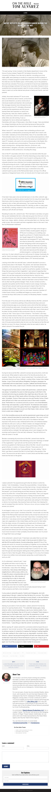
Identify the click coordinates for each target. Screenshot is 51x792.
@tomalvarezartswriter (20, 723)
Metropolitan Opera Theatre (31, 652)
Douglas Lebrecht (16, 652)
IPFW (23, 652)
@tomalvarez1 (35, 723)
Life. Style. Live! (32, 701)
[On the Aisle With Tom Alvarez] (25, 5)
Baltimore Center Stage (7, 652)
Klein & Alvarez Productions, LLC (33, 710)
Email (28, 746)
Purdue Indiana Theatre (42, 652)
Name (3, 746)
